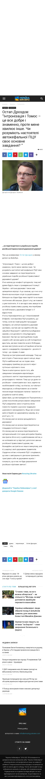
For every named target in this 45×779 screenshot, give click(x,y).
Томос (5, 546)
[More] (36, 154)
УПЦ (11, 546)
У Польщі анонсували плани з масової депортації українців (21, 690)
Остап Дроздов (26, 255)
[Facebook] (4, 154)
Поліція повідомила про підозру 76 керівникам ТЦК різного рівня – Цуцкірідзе (21, 661)
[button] (4, 98)
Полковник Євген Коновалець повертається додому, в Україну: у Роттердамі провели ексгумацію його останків (22, 650)
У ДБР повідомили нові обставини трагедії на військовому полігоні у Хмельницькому (19, 670)
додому (5, 104)
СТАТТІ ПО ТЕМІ (9, 586)
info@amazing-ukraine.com (30, 733)
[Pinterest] (15, 154)
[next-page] (23, 635)
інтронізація (20, 543)
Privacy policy (23, 728)
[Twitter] (10, 154)
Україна (12, 104)
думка (11, 543)
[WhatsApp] (20, 154)
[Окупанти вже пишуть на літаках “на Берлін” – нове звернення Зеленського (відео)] (8, 625)
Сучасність (20, 104)
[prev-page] (20, 635)
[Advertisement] (22, 24)
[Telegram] (26, 154)
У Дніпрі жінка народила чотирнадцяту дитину (33, 575)
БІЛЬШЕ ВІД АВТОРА (27, 586)
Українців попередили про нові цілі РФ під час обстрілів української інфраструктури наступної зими (22, 680)
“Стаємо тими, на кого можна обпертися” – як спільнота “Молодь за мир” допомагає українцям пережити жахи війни (28, 597)
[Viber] (31, 154)
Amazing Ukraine (29, 473)
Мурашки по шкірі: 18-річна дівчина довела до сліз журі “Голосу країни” (12, 576)
